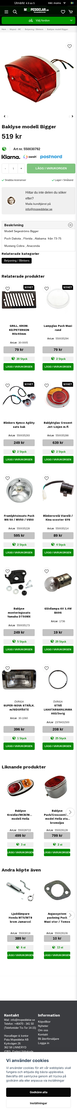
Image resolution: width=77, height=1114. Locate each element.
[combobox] (38, 20)
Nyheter (43, 1026)
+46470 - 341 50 (24, 1023)
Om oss (43, 1030)
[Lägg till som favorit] (63, 12)
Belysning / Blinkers (34, 29)
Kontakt (43, 1034)
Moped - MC (15, 29)
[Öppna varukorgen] (71, 12)
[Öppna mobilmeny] (6, 12)
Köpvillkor (44, 1021)
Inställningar (38, 1103)
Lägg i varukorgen (19, 366)
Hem (4, 29)
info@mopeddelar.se (38, 209)
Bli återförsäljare (48, 1038)
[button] (72, 3)
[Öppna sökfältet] (15, 12)
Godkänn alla (38, 1092)
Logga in (43, 1043)
